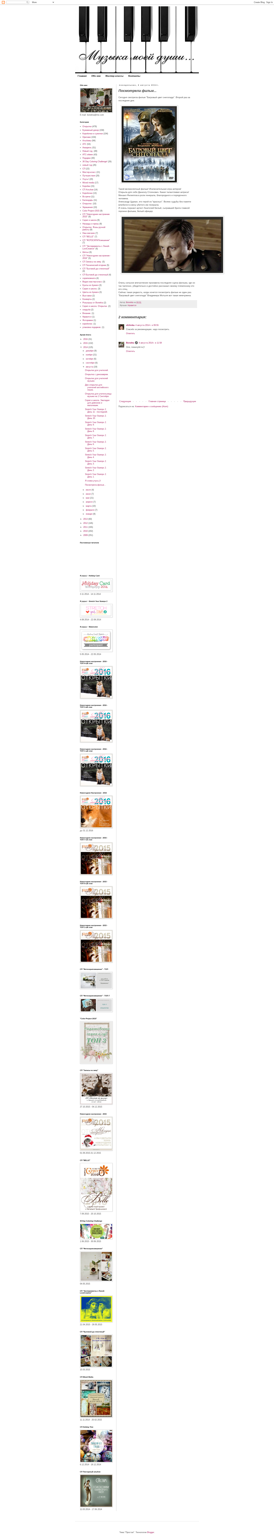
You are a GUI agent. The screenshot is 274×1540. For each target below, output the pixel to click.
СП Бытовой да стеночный (95, 274)
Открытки (86, 126)
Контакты (134, 76)
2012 (85, 523)
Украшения (87, 207)
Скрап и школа (89, 220)
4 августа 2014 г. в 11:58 (150, 343)
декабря (90, 351)
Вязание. (86, 313)
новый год (87, 165)
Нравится (132, 305)
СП (83, 168)
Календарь (87, 200)
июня (88, 494)
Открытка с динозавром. (96, 374)
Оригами (86, 137)
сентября (90, 363)
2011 (85, 527)
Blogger (150, 1532)
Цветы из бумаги (90, 292)
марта (89, 506)
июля (88, 490)
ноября (89, 354)
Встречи (86, 196)
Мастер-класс (89, 172)
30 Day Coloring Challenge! (94, 161)
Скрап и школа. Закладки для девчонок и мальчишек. (97, 402)
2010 (85, 531)
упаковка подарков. (91, 327)
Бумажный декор (90, 130)
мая (88, 498)
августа (90, 367)
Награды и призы (90, 224)
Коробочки (87, 193)
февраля (90, 510)
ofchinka (130, 325)
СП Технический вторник (94, 265)
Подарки (86, 158)
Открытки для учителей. (96, 370)
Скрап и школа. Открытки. (95, 306)
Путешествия (88, 175)
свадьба (86, 309)
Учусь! (85, 179)
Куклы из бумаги (90, 285)
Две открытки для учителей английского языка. (96, 387)
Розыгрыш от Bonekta (92, 302)
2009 (85, 535)
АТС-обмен (87, 154)
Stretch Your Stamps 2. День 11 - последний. (96, 410)
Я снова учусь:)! (93, 481)
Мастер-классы (114, 76)
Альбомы (86, 140)
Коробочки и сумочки (92, 133)
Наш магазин (88, 233)
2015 (85, 343)
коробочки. (87, 324)
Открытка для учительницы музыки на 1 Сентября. (98, 395)
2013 (85, 519)
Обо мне (96, 76)
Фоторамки (87, 320)
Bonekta (130, 343)
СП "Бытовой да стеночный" (96, 268)
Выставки (87, 295)
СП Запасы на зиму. (92, 261)
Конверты (87, 299)
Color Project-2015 (90, 211)
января (89, 514)
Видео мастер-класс (92, 281)
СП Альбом (87, 189)
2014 (85, 347)
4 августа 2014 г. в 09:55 (147, 325)
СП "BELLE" (88, 236)
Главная (82, 76)
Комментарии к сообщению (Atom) (151, 406)
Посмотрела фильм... (95, 485)
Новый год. (87, 151)
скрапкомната (89, 278)
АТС (84, 144)
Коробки (86, 186)
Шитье (85, 252)
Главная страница (157, 401)
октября (90, 359)
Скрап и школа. (89, 288)
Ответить (130, 333)
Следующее (125, 401)
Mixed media (88, 182)
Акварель (87, 147)
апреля (89, 502)
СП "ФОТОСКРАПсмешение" (96, 240)
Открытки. (87, 203)
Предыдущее (189, 401)
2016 (85, 339)
